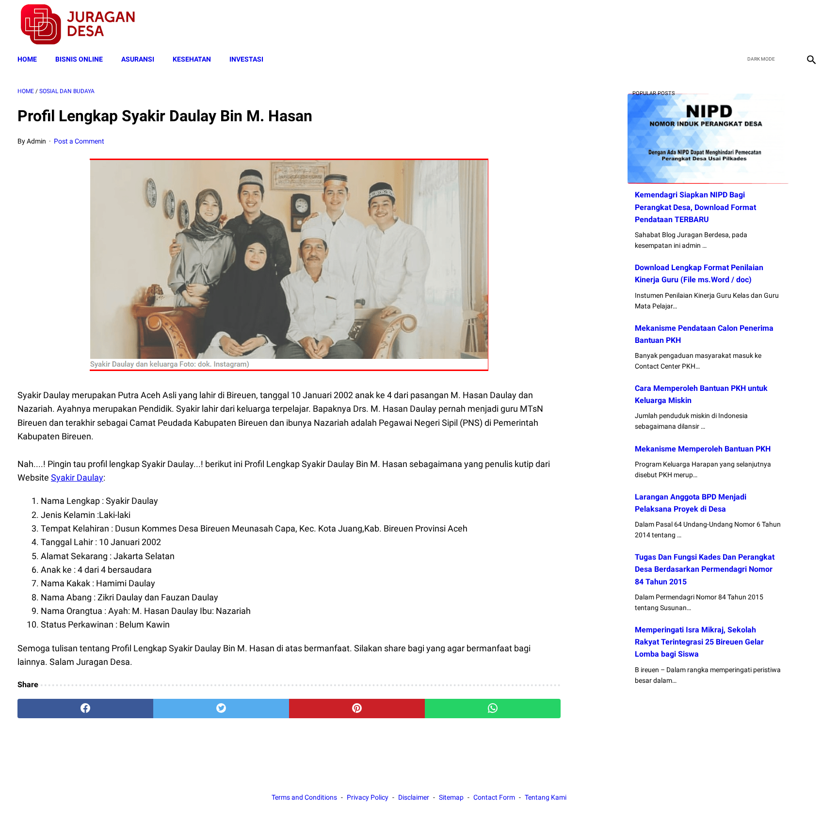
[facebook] (741, 24)
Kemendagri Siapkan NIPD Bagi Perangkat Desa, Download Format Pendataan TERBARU (695, 207)
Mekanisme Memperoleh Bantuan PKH (703, 448)
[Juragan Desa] (84, 24)
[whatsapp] (493, 708)
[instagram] (810, 24)
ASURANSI (137, 59)
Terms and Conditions (304, 797)
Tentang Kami (545, 797)
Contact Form (494, 797)
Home (27, 59)
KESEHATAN (192, 59)
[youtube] (787, 24)
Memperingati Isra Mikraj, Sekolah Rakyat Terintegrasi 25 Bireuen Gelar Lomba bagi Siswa (699, 642)
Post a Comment (79, 141)
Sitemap (451, 797)
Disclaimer (413, 797)
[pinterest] (357, 708)
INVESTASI (246, 59)
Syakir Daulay (77, 477)
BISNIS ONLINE (79, 59)
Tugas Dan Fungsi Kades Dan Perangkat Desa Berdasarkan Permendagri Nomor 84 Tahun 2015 (704, 569)
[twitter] (764, 24)
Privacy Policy (367, 797)
